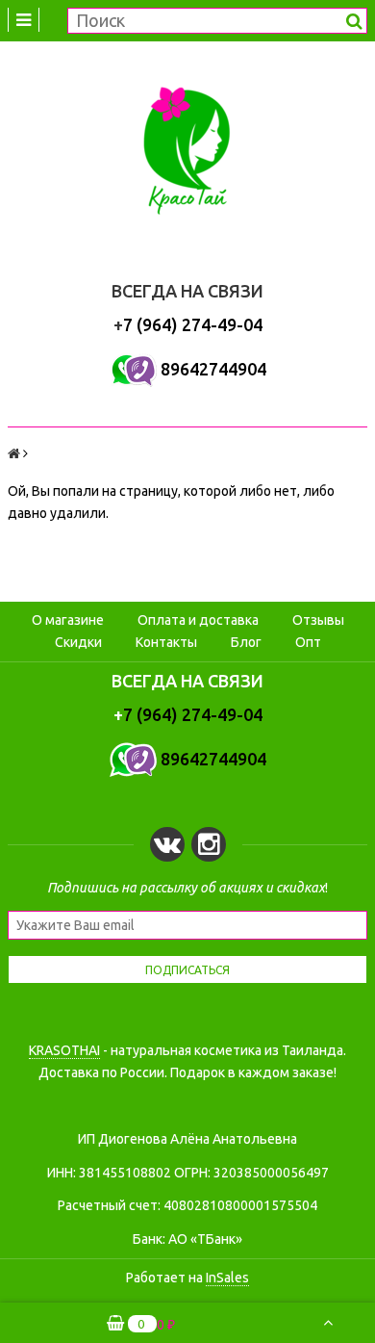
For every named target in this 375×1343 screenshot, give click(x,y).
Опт (308, 642)
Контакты (166, 642)
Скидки (78, 642)
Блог (246, 642)
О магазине (68, 620)
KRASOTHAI (64, 1050)
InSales (227, 1277)
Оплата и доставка (198, 620)
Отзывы (318, 620)
